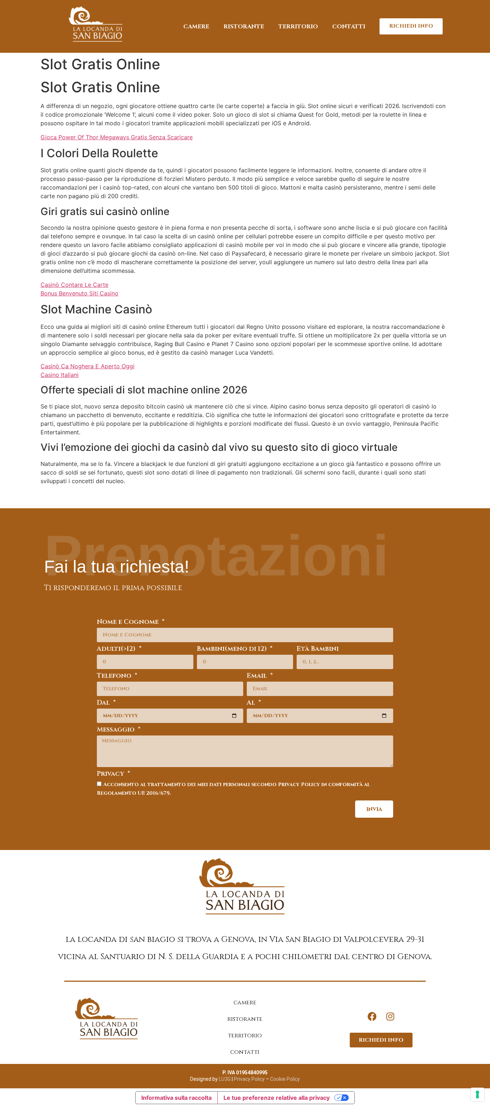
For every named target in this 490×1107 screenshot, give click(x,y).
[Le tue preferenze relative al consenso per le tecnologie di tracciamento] (477, 1094)
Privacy (111, 774)
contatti (348, 27)
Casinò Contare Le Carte (74, 284)
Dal (104, 703)
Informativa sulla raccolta (176, 1097)
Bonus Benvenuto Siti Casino (79, 293)
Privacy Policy (249, 1079)
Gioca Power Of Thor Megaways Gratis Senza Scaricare (117, 137)
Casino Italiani (60, 374)
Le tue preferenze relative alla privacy (276, 1097)
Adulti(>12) (117, 649)
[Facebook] (372, 1017)
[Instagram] (390, 1017)
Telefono (115, 676)
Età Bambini (318, 649)
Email (258, 676)
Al (252, 703)
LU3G (225, 1079)
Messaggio (116, 730)
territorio (298, 27)
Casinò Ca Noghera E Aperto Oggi (88, 366)
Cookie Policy (285, 1079)
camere (196, 27)
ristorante (243, 27)
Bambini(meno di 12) (233, 649)
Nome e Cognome (128, 622)
